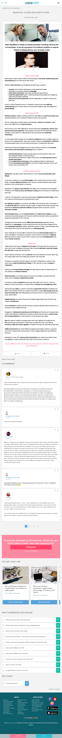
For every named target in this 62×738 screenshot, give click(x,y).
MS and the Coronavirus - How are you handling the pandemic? (25, 636)
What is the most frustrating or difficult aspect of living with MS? (26, 642)
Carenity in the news (22, 702)
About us (5, 700)
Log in (44, 736)
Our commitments (8, 713)
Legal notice (20, 706)
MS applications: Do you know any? (16, 670)
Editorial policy (21, 704)
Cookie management (23, 709)
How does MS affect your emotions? (16, 653)
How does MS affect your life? (14, 648)
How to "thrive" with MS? (13, 665)
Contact (19, 711)
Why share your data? (8, 701)
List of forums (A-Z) (36, 705)
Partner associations (8, 705)
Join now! (31, 547)
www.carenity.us (12, 723)
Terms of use (21, 708)
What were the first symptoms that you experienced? (22, 625)
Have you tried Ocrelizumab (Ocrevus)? (17, 620)
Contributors (6, 706)
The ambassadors (7, 704)
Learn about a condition (37, 702)
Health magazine (36, 700)
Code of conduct (22, 705)
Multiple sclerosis (11, 683)
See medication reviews (37, 704)
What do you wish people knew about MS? (19, 659)
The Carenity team (7, 702)
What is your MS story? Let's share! (16, 631)
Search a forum (35, 701)
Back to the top (55, 689)
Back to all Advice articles (11, 8)
